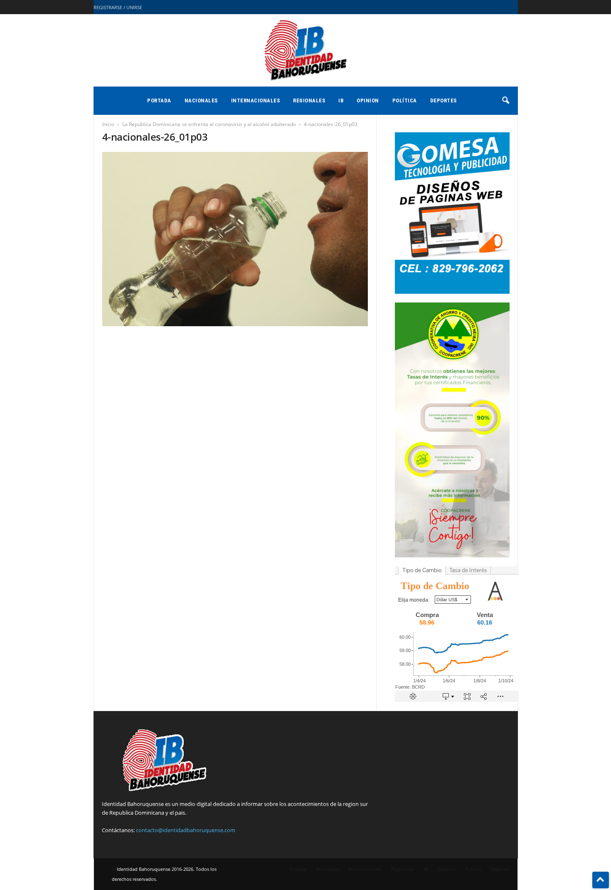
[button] (505, 101)
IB (340, 100)
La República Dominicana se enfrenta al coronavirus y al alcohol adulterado (209, 124)
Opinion (368, 100)
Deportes (443, 100)
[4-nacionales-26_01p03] (235, 239)
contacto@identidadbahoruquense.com (185, 830)
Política (404, 100)
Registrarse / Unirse (118, 7)
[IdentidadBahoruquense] (305, 50)
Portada (159, 100)
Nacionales (201, 100)
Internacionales (255, 100)
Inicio (108, 124)
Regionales (309, 100)
